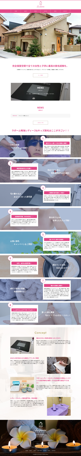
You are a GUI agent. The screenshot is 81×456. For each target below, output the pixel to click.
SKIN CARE (39, 450)
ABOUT (25, 11)
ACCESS (45, 11)
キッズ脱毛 (40, 75)
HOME (16, 11)
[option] (40, 35)
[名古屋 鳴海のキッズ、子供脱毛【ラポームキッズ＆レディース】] (40, 4)
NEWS (55, 11)
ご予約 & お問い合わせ (40, 443)
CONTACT (65, 11)
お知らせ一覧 (40, 122)
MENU (35, 11)
